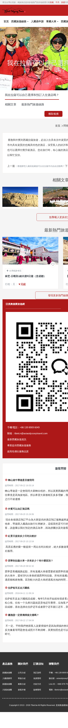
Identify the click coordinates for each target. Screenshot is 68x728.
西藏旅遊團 (7, 673)
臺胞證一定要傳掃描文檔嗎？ (22, 615)
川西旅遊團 (7, 690)
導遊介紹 (21, 678)
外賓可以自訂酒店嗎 (17, 508)
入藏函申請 (37, 21)
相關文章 (10, 104)
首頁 (6, 21)
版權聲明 (37, 690)
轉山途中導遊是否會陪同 (19, 480)
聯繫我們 (54, 663)
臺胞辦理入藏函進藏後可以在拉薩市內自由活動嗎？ (41, 166)
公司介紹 (21, 673)
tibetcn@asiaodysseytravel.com (31, 433)
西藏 (52, 2)
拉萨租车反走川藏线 (17, 587)
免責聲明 (37, 678)
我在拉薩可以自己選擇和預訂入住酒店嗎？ (32, 95)
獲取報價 (53, 114)
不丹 (57, 2)
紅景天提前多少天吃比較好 (21, 536)
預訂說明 (37, 673)
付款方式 (37, 684)
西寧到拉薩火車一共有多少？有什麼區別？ (29, 560)
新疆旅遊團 (7, 684)
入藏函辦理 (7, 678)
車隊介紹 (21, 684)
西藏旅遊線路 (18, 21)
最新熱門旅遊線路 (32, 104)
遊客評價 (21, 690)
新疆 (63, 2)
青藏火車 (51, 21)
